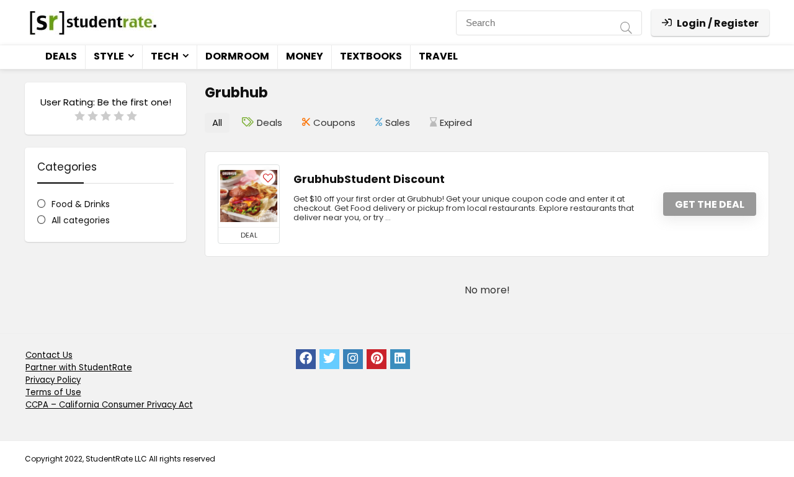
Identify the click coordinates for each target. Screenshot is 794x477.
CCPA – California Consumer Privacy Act (109, 405)
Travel (438, 56)
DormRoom (237, 56)
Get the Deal (709, 204)
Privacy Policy (53, 380)
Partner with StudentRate (78, 367)
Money (304, 56)
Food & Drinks (80, 204)
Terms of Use (53, 392)
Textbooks (371, 56)
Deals (61, 56)
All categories (80, 220)
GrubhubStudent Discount (369, 179)
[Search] (626, 29)
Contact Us (49, 355)
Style (109, 56)
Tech (165, 56)
